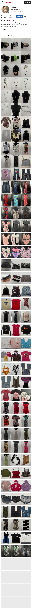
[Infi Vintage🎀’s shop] (5, 10)
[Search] (18, 2)
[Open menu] (2, 2)
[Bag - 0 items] (22, 2)
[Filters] (3, 35)
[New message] (25, 17)
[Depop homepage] (8, 2)
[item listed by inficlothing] (6, 44)
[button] (16, 10)
